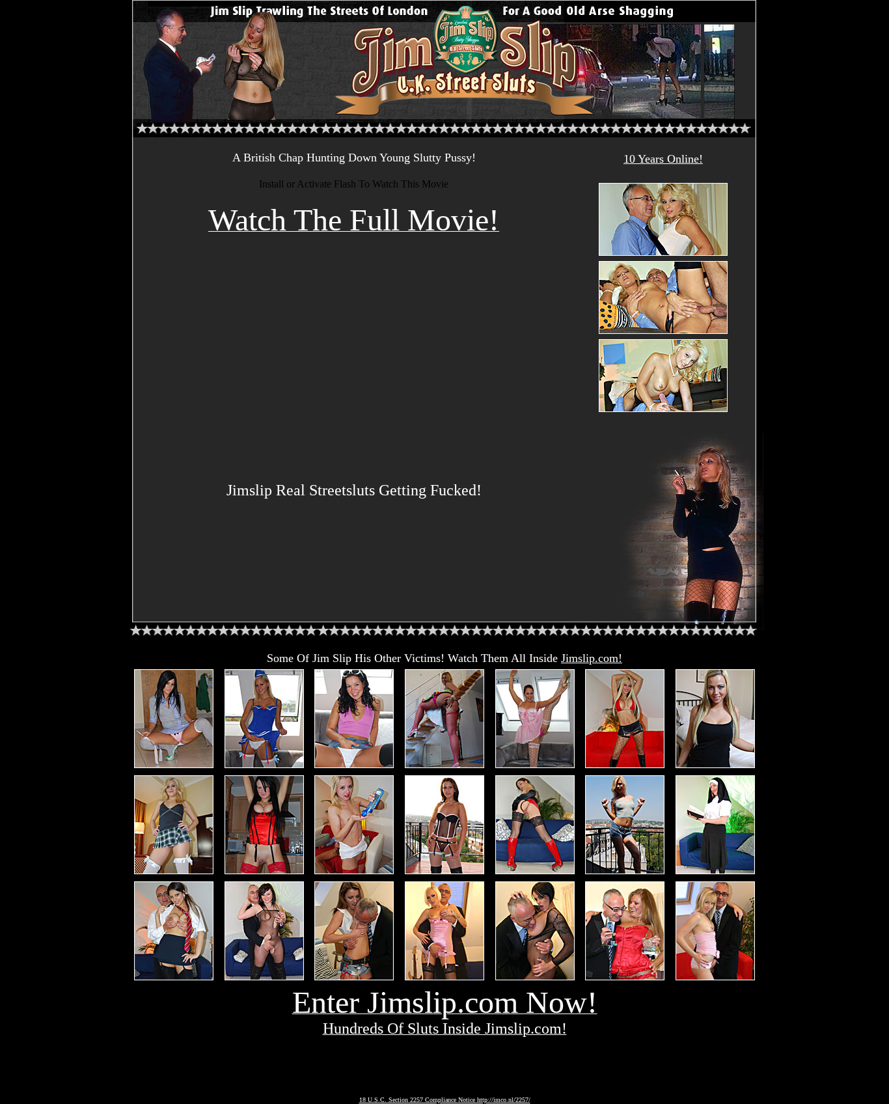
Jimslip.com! (591, 658)
